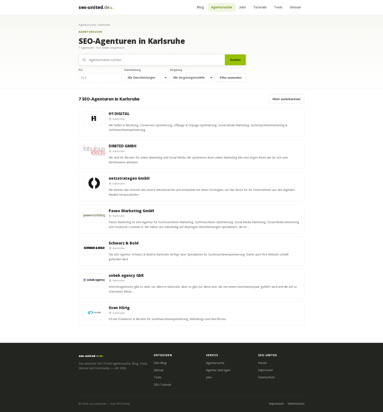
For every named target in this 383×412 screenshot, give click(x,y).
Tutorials (260, 7)
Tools (278, 7)
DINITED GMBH (122, 146)
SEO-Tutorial (162, 384)
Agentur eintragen (218, 370)
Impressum (265, 370)
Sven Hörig (119, 307)
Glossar (295, 7)
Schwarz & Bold (123, 243)
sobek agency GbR (126, 275)
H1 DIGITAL (119, 113)
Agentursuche (221, 7)
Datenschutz (266, 377)
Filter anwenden (231, 77)
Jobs (243, 7)
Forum (262, 363)
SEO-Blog (160, 363)
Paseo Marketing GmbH (131, 210)
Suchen (235, 59)
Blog (200, 7)
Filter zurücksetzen (286, 99)
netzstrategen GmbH (129, 178)
